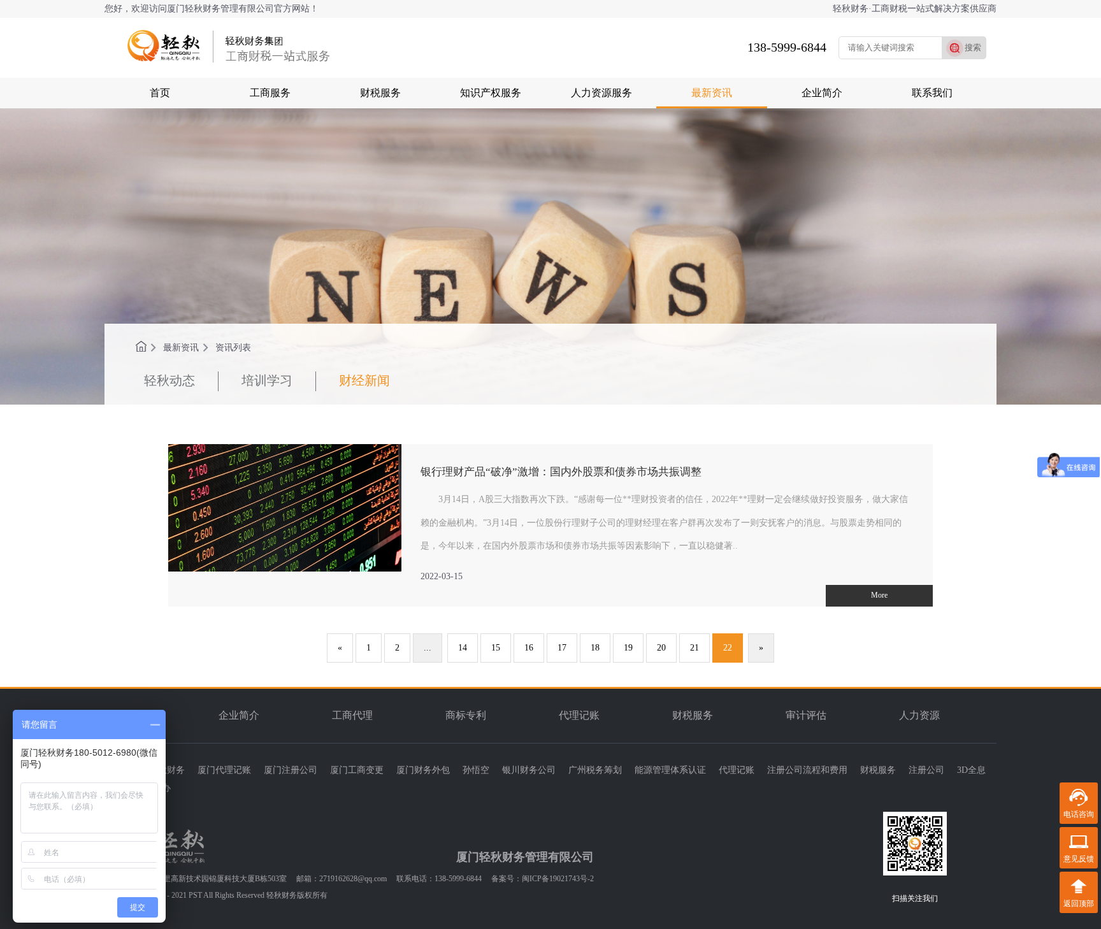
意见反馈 (1078, 858)
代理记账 (579, 715)
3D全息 (971, 770)
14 (462, 647)
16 (528, 647)
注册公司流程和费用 (807, 770)
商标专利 (465, 715)
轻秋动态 (169, 380)
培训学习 (266, 380)
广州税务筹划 (595, 770)
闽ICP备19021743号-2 (558, 878)
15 (495, 647)
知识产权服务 (490, 92)
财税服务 (380, 92)
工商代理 (352, 715)
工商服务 (270, 92)
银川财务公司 (529, 770)
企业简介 (822, 92)
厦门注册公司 (290, 770)
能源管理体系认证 (670, 770)
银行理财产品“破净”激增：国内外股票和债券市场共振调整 (561, 472)
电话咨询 (1078, 814)
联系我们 (932, 92)
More (879, 595)
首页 (160, 92)
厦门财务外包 (423, 770)
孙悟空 (476, 770)
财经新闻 (364, 380)
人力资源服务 (601, 92)
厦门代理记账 (224, 770)
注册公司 (926, 770)
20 (661, 647)
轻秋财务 (167, 770)
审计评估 (806, 715)
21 (694, 647)
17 (562, 647)
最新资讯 (711, 92)
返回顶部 (1078, 903)
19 (628, 647)
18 (595, 647)
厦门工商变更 (357, 770)
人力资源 (919, 715)
